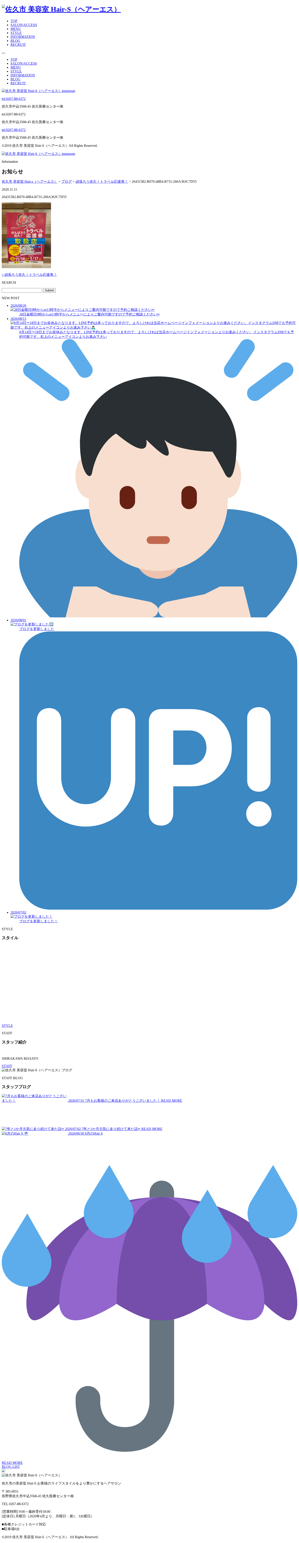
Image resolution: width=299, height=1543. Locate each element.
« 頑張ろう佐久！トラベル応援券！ (29, 274)
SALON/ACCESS (24, 25)
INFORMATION (23, 37)
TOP (14, 21)
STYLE (16, 33)
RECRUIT (18, 44)
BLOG (15, 41)
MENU (16, 29)
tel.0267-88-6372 (14, 99)
